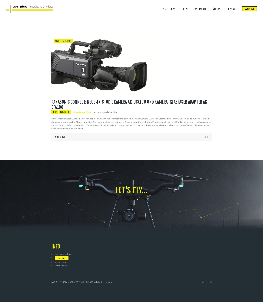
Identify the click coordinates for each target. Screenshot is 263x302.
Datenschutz (60, 266)
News (57, 41)
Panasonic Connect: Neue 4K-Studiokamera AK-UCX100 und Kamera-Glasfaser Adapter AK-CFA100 (130, 104)
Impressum (60, 262)
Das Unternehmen (63, 254)
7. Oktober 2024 (82, 112)
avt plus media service (106, 112)
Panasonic (66, 41)
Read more (60, 137)
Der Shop (61, 258)
